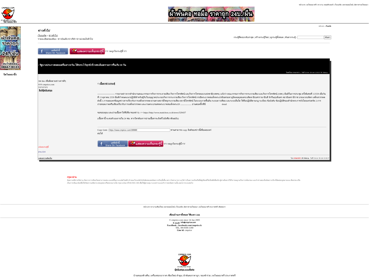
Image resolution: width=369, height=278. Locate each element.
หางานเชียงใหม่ (157, 207)
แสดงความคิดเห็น (45, 158)
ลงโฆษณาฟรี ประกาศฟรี (208, 207)
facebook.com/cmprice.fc (190, 225)
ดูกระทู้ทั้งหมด (277, 37)
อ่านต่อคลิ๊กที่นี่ (199, 104)
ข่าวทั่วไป (53, 35)
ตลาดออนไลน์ (348, 5)
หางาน (320, 5)
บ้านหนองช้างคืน (141, 275)
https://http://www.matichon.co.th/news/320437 (164, 112)
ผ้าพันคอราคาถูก (191, 275)
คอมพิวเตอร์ (328, 5)
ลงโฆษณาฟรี (311, 5)
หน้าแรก (302, 5)
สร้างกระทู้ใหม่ (262, 37)
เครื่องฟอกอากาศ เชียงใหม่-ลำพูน (166, 275)
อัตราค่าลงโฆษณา (361, 5)
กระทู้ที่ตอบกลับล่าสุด (244, 37)
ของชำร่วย (206, 275)
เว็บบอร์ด (338, 5)
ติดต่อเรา (222, 207)
